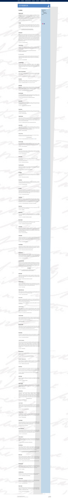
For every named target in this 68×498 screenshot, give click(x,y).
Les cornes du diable (24, 59)
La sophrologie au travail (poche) (31, 269)
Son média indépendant (29, 137)
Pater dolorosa (23, 348)
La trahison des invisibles (24, 82)
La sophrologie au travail (25, 269)
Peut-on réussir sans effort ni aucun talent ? (34, 460)
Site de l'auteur (29, 267)
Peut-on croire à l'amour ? (25, 294)
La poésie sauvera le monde (25, 320)
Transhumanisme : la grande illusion (32, 451)
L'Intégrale (23, 209)
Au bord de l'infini (22, 321)
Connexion (50, 496)
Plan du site (23, 496)
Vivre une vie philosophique (25, 138)
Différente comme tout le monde (25, 363)
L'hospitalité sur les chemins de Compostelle (27, 223)
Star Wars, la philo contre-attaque (25, 460)
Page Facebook (29, 268)
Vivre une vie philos (32, 138)
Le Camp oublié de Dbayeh (25, 203)
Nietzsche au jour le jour (25, 122)
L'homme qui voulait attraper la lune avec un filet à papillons (30, 302)
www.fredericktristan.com (29, 398)
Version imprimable (20, 496)
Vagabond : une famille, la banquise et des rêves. (27, 169)
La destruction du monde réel (24, 451)
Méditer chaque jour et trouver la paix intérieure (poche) (27, 29)
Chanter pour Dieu (24, 417)
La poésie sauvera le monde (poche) (32, 320)
